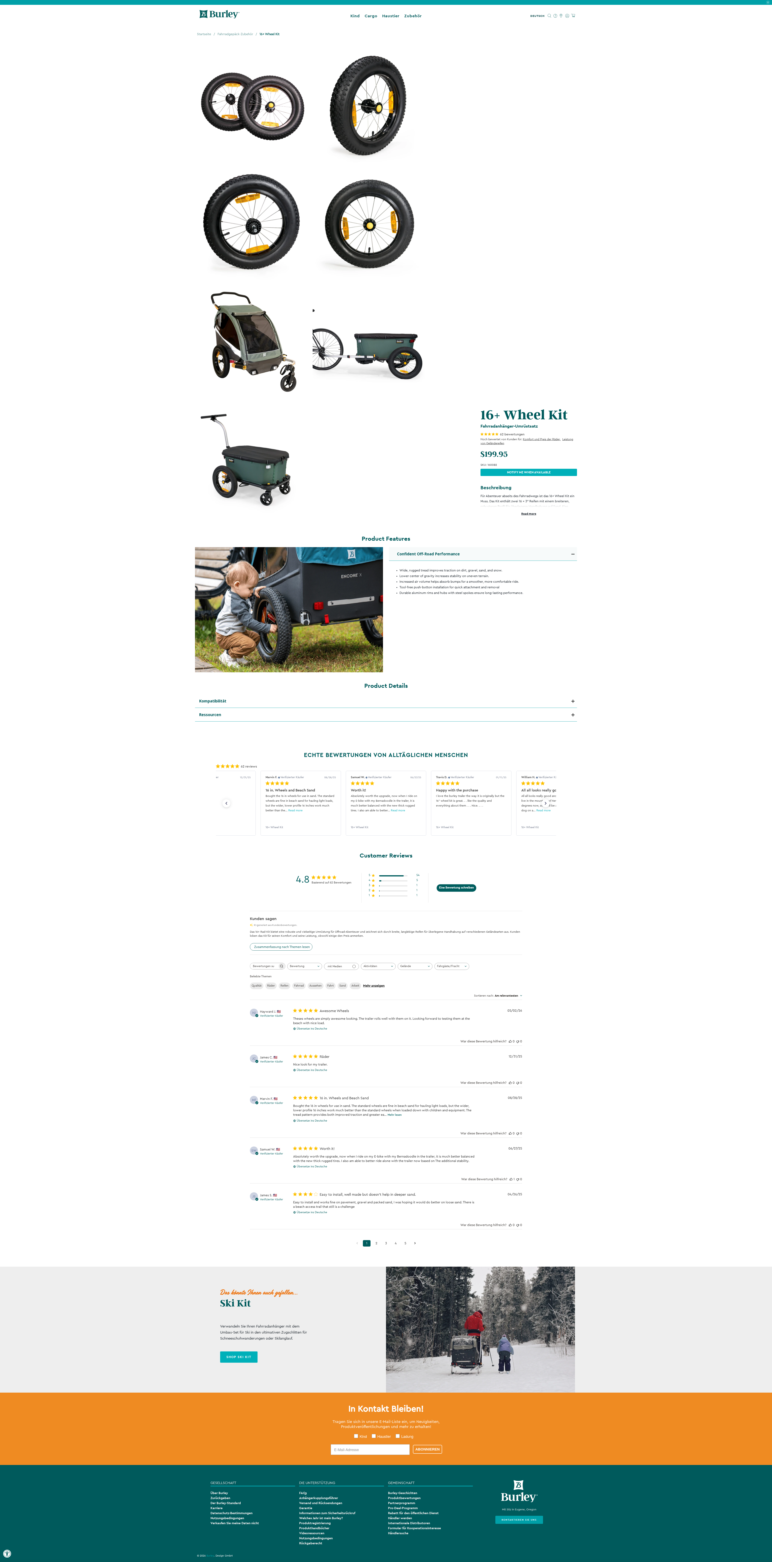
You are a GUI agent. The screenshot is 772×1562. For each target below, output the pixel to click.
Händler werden (400, 1518)
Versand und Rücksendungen (320, 1503)
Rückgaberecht (310, 1543)
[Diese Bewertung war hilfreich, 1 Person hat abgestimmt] (511, 1179)
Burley (210, 1555)
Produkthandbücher (314, 1528)
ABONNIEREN (427, 1449)
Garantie (305, 1508)
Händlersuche (398, 1533)
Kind (355, 15)
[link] (301, 827)
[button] (538, 16)
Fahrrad (299, 985)
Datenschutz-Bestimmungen (231, 1513)
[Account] (567, 16)
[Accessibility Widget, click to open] (7, 1554)
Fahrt (330, 985)
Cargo (371, 15)
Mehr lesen (395, 1115)
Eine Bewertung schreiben (456, 887)
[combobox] (304, 966)
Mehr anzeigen (374, 985)
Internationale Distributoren (409, 1523)
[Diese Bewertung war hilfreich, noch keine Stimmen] (510, 1041)
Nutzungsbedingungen (227, 1518)
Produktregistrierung (315, 1523)
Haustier (390, 15)
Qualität (257, 985)
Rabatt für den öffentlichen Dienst (413, 1513)
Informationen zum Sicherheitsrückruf (327, 1513)
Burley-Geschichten (402, 1493)
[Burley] (219, 16)
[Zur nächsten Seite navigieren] (415, 1243)
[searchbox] (264, 966)
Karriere (216, 1508)
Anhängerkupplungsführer (318, 1498)
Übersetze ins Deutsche (312, 1028)
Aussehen (315, 985)
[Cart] (573, 16)
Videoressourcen (311, 1533)
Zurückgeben (220, 1498)
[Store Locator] (561, 16)
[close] (768, 2)
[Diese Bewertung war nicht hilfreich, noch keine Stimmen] (517, 1041)
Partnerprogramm (401, 1503)
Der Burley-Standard (225, 1503)
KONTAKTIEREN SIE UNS (519, 1519)
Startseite (204, 34)
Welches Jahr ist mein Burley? (321, 1518)
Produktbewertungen (404, 1498)
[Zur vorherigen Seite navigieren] (357, 1243)
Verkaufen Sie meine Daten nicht (234, 1523)
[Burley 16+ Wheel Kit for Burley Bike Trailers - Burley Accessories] (252, 106)
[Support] (555, 16)
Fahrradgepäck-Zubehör (235, 34)
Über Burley (219, 1493)
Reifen (284, 985)
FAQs (303, 1493)
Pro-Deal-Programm (403, 1508)
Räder (271, 985)
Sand (342, 985)
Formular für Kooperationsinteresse (414, 1528)
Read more (528, 514)
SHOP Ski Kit (238, 1357)
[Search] (549, 16)
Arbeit (355, 985)
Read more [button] (313, 810)
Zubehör (413, 15)
